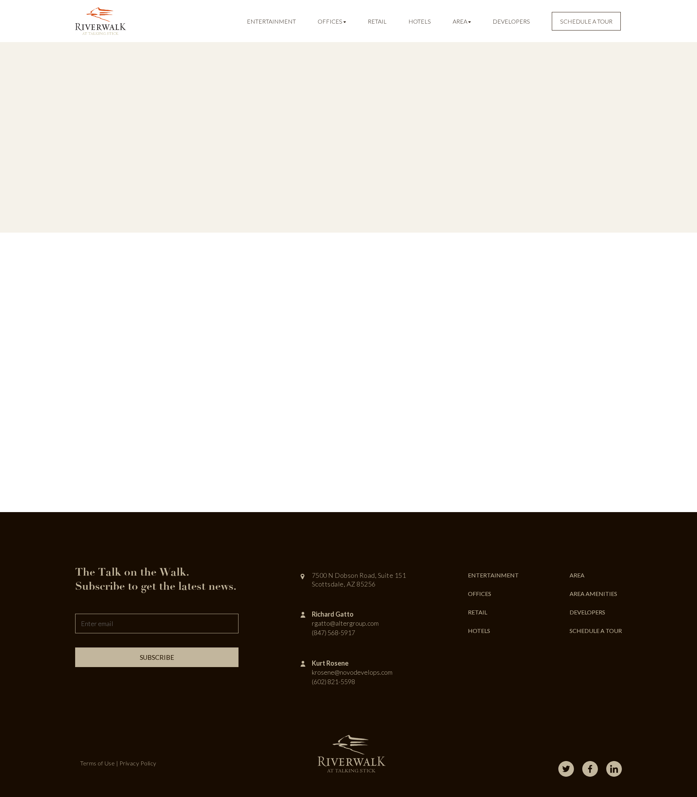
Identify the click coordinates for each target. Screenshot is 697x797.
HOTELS (479, 630)
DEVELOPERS (587, 612)
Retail (377, 21)
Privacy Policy (137, 763)
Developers (511, 21)
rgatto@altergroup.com (345, 623)
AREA (577, 575)
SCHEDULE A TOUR (596, 630)
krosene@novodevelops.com (352, 672)
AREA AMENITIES (593, 593)
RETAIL (477, 612)
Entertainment (271, 21)
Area (460, 21)
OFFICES (479, 593)
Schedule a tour (586, 21)
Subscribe (157, 657)
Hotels (419, 21)
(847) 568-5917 (333, 633)
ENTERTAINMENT (493, 575)
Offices (330, 21)
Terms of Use (97, 763)
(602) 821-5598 (333, 682)
